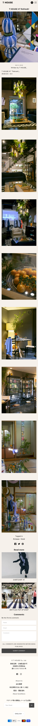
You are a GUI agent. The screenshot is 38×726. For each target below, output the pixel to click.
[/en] (10, 3)
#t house (16, 539)
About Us (19, 681)
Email (5, 628)
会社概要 (19, 684)
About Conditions (19, 694)
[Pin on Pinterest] (23, 544)
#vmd (23, 539)
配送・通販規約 (19, 691)
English (18, 714)
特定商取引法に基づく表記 (19, 687)
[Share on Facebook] (15, 544)
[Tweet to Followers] (19, 544)
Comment (7, 633)
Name (5, 622)
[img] (17, 674)
